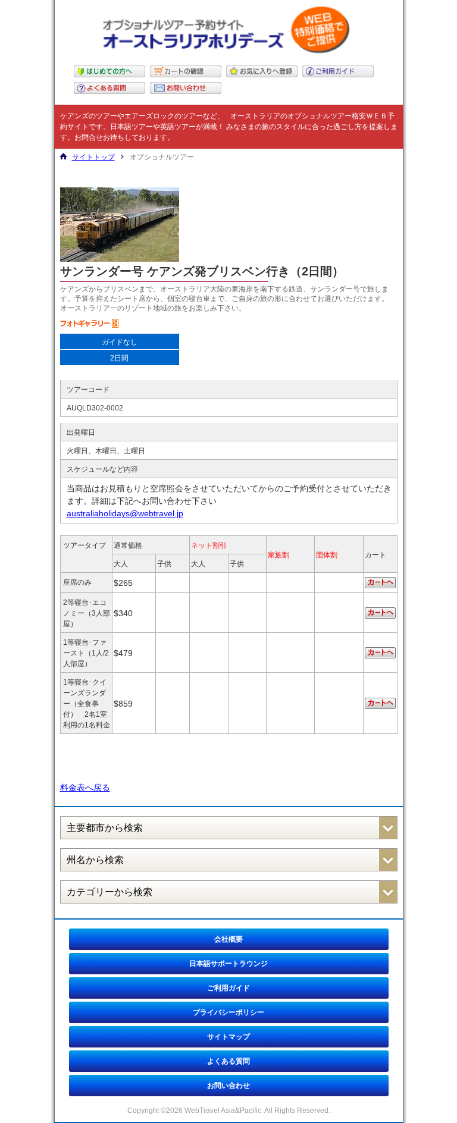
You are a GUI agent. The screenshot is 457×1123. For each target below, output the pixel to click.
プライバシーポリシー (228, 1012)
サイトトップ (93, 157)
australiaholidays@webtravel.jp (125, 513)
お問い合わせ (228, 1085)
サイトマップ (228, 1037)
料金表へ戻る (85, 787)
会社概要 (228, 939)
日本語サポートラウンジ (228, 963)
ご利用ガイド (228, 988)
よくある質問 (228, 1061)
